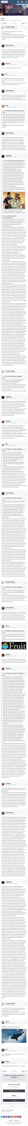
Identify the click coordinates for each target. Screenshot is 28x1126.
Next (23, 23)
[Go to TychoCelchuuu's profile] (2, 45)
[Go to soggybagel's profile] (2, 156)
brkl (6, 1049)
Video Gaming (17, 20)
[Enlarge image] (14, 200)
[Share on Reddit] (13, 1117)
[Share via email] (18, 1117)
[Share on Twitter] (2, 1117)
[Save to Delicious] (11, 1117)
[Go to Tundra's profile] (2, 626)
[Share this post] (25, 28)
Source (3, 1043)
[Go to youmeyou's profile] (2, 421)
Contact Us (16, 1120)
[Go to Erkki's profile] (2, 106)
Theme (10, 1120)
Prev (5, 23)
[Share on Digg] (9, 1117)
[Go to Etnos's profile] (2, 444)
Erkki (6, 105)
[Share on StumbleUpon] (16, 1117)
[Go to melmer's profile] (2, 1062)
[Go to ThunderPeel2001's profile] (2, 27)
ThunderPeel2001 (10, 27)
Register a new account (14, 1090)
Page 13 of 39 (14, 23)
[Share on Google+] (6, 1117)
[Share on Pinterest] (20, 1117)
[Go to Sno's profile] (2, 74)
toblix (3, 20)
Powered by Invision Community (14, 1123)
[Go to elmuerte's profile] (2, 64)
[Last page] (26, 23)
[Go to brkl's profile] (2, 1050)
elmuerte (7, 63)
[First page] (1, 23)
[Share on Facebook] (4, 1117)
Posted (11, 28)
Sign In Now (14, 1100)
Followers (13, 1106)
